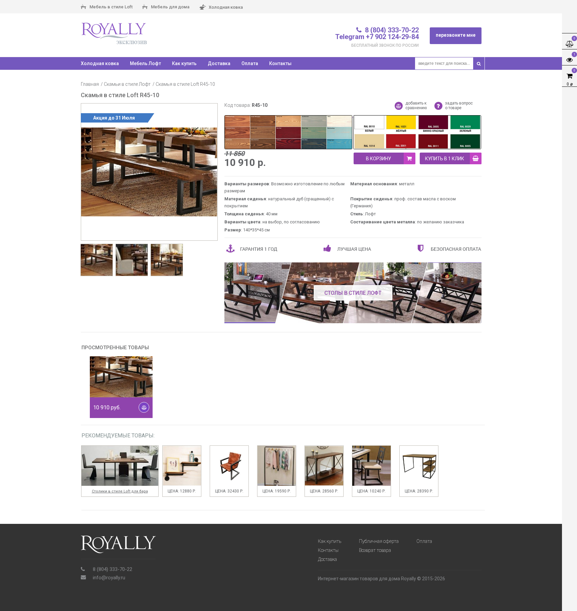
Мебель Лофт (145, 63)
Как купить (184, 63)
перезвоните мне (455, 35)
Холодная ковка (225, 6)
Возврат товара (375, 550)
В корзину (378, 158)
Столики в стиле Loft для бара (120, 491)
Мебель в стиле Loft (110, 6)
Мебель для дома (169, 6)
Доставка (219, 63)
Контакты (280, 63)
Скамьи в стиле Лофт (127, 84)
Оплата (249, 63)
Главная (90, 84)
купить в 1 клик (444, 158)
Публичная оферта (379, 541)
